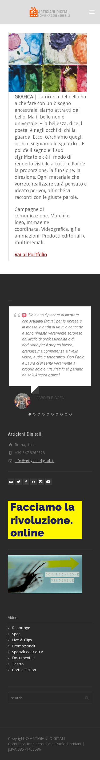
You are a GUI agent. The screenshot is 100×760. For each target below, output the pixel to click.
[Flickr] (33, 482)
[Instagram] (41, 482)
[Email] (11, 482)
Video (13, 617)
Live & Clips (22, 639)
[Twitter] (18, 482)
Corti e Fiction (24, 669)
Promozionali (23, 645)
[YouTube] (48, 482)
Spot (16, 633)
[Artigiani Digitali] (50, 11)
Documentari (23, 657)
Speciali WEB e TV (27, 651)
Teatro (18, 663)
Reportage (21, 627)
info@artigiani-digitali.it (34, 460)
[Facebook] (26, 482)
